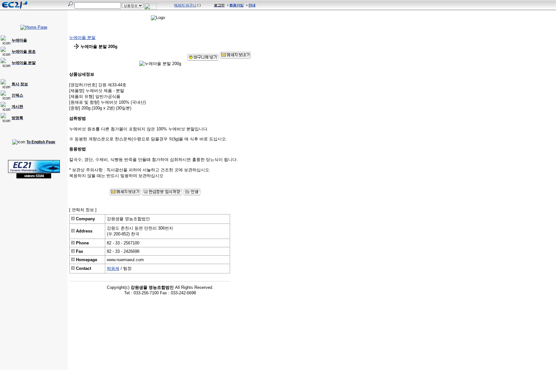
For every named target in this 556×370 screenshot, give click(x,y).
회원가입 (236, 5)
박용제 (113, 268)
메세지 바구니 (185, 5)
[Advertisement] (34, 225)
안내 (251, 5)
